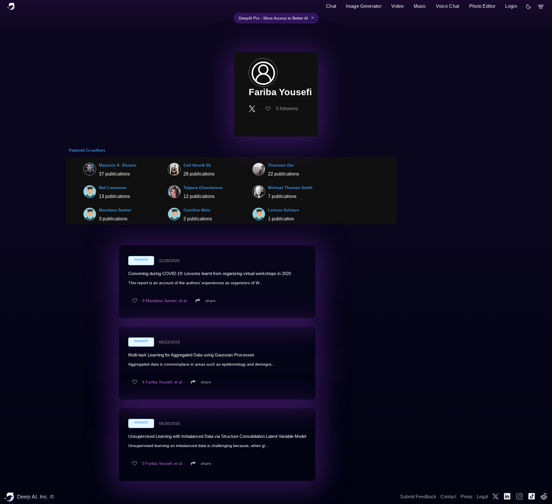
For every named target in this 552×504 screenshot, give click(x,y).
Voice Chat (447, 6)
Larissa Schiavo (283, 210)
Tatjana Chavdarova (203, 187)
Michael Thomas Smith (290, 187)
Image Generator (364, 6)
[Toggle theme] (528, 6)
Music (420, 6)
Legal (482, 496)
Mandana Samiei (115, 210)
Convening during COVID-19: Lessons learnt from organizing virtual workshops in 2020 (209, 273)
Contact (448, 496)
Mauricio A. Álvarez (117, 165)
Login (511, 6)
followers (287, 108)
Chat (331, 6)
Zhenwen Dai (281, 165)
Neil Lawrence (112, 187)
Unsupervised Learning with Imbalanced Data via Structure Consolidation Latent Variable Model (217, 436)
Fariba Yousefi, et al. (164, 382)
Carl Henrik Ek (197, 165)
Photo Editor (482, 6)
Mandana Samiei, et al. (167, 300)
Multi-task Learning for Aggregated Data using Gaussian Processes (191, 354)
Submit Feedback (418, 496)
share (210, 300)
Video (397, 6)
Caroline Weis (196, 210)
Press (466, 496)
